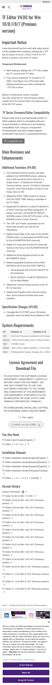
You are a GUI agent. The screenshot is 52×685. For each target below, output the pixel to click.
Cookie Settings (26, 665)
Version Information (11, 491)
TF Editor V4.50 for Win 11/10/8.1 (18, 495)
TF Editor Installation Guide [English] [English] (24, 457)
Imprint (6, 659)
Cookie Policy (29, 659)
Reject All (26, 672)
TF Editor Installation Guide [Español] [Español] (24, 466)
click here (13, 652)
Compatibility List (14, 141)
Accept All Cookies (26, 680)
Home (4, 605)
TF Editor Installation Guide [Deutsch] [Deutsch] (24, 462)
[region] (26, 652)
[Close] (49, 622)
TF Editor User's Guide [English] (17, 439)
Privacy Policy (16, 659)
